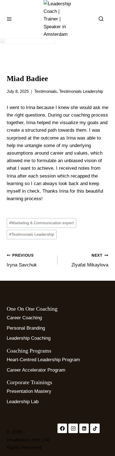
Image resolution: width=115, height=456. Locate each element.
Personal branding (26, 328)
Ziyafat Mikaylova (89, 260)
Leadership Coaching (29, 338)
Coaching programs (29, 351)
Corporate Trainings (29, 382)
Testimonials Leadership (81, 91)
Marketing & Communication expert (41, 223)
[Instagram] (73, 428)
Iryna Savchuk (22, 260)
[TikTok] (95, 428)
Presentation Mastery (29, 391)
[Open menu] (9, 19)
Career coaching (24, 317)
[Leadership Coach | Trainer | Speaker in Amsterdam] (57, 19)
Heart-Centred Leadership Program (43, 359)
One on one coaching (32, 309)
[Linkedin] (84, 428)
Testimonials (45, 91)
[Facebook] (62, 428)
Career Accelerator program (36, 370)
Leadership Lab (23, 401)
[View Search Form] (101, 19)
